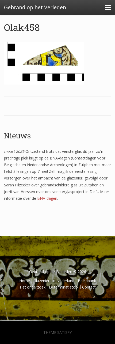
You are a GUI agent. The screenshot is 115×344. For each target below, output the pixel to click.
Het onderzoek (32, 287)
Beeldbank (87, 280)
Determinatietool (64, 287)
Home (24, 280)
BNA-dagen (47, 198)
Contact (89, 287)
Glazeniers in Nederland (53, 280)
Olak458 (22, 27)
